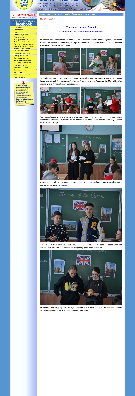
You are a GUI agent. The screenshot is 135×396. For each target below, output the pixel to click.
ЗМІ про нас (18, 72)
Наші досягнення (20, 65)
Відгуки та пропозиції (22, 75)
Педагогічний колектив (22, 53)
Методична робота (21, 56)
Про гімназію (19, 30)
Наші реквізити (19, 77)
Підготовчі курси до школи (23, 44)
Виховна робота (20, 70)
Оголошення (18, 27)
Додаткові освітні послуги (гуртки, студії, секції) (23, 47)
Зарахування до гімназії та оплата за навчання (24, 40)
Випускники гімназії (21, 67)
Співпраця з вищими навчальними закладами (23, 59)
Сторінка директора (21, 51)
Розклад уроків (19, 37)
